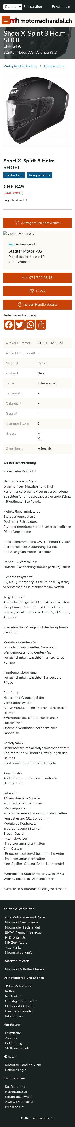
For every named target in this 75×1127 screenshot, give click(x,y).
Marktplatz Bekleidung (20, 66)
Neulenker (13, 996)
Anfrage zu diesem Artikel (41, 223)
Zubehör (11, 1038)
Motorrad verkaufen (20, 952)
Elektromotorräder (19, 1011)
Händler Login (15, 1070)
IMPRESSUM (15, 1107)
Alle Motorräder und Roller (25, 917)
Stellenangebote (17, 1048)
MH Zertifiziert (16, 942)
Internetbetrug (16, 1091)
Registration (32, 6)
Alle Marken (14, 947)
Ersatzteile (13, 1033)
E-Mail (41, 291)
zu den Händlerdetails (40, 304)
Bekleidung (13, 1043)
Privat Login (61, 6)
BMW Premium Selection (24, 932)
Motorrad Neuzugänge (22, 922)
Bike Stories (14, 1016)
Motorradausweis (18, 1097)
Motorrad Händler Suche (23, 1065)
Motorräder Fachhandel (22, 927)
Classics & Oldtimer (20, 1006)
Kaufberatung (15, 1086)
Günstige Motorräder (21, 1001)
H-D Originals (15, 937)
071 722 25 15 (40, 277)
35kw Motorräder (18, 986)
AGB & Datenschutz (20, 1102)
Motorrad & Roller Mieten (24, 969)
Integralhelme (54, 66)
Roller (9, 991)
